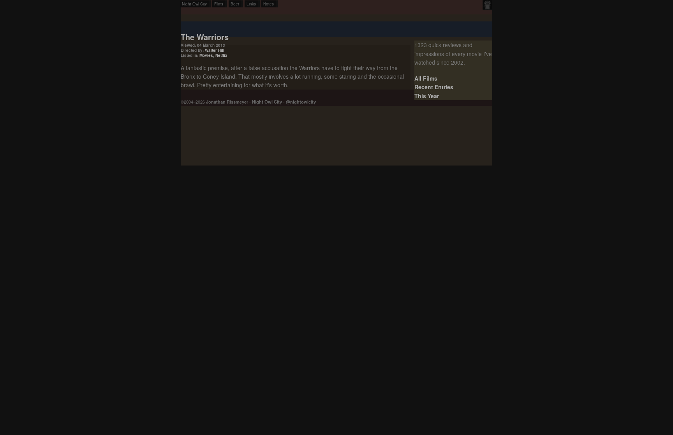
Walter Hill (214, 50)
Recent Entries (433, 87)
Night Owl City (194, 4)
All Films (425, 78)
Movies (206, 55)
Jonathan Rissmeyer (227, 102)
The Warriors (205, 36)
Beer (235, 4)
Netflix (221, 55)
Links (251, 4)
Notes (268, 4)
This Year (426, 96)
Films (218, 4)
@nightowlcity (301, 102)
